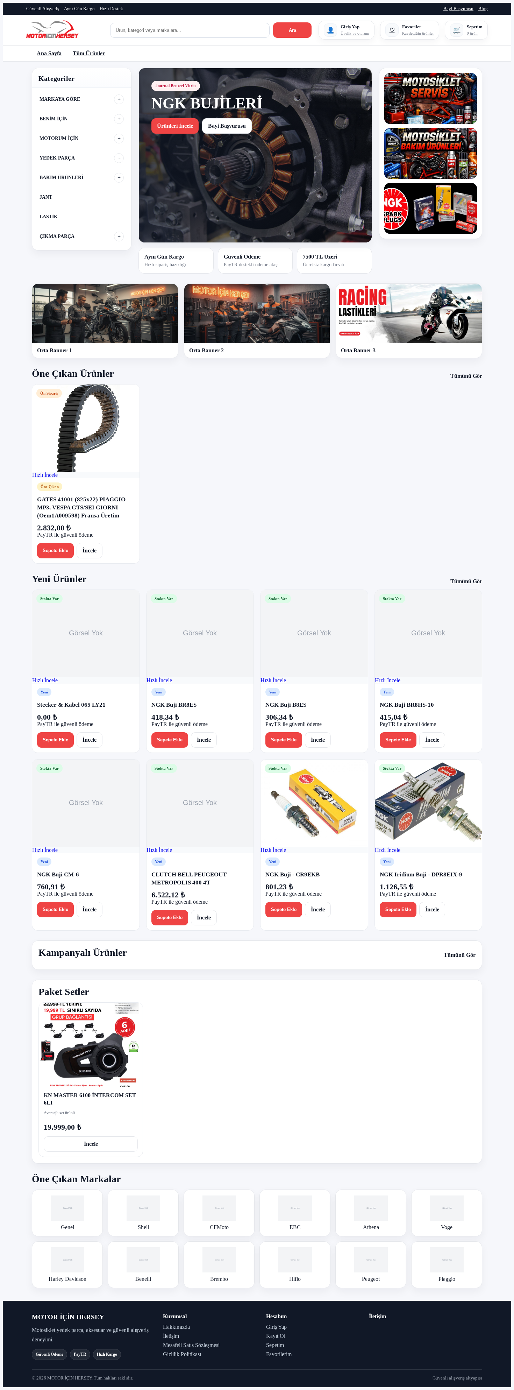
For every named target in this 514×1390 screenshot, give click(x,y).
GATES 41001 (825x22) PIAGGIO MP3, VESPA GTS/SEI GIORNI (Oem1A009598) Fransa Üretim (81, 507)
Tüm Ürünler (89, 53)
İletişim (171, 1336)
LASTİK (49, 216)
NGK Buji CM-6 (58, 874)
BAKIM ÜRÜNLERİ (61, 177)
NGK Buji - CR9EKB (292, 874)
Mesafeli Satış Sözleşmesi (191, 1345)
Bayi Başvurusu (458, 8)
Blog (483, 8)
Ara (292, 30)
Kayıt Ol (275, 1336)
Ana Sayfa (49, 53)
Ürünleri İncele (175, 126)
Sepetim (275, 1345)
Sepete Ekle (55, 550)
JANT (46, 197)
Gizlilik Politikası (182, 1354)
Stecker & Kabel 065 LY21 (71, 704)
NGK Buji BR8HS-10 (407, 704)
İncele (90, 550)
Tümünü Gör (466, 376)
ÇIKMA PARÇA (57, 236)
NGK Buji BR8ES (174, 704)
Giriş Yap (276, 1327)
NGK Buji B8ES (285, 704)
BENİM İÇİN (53, 118)
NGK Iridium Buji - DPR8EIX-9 (421, 874)
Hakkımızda (176, 1327)
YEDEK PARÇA (57, 158)
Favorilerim (279, 1354)
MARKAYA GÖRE (60, 99)
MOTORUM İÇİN (59, 138)
